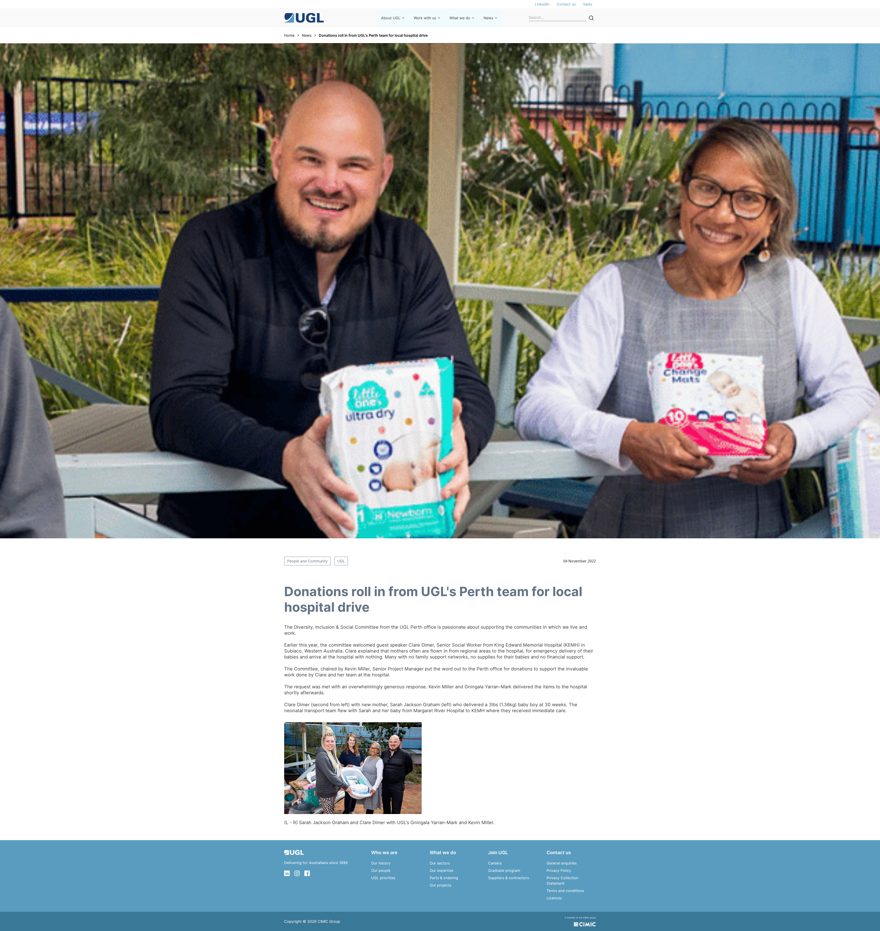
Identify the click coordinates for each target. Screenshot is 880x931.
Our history (380, 863)
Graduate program (504, 870)
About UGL (390, 18)
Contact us (566, 4)
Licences (554, 898)
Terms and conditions (565, 890)
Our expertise (441, 870)
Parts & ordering (444, 877)
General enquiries (562, 863)
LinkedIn (542, 4)
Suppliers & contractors (508, 877)
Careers (495, 863)
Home (289, 35)
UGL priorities (383, 877)
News (488, 18)
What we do (459, 18)
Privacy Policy (559, 870)
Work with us (425, 18)
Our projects (440, 885)
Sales (587, 4)
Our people (380, 870)
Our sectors (440, 863)
